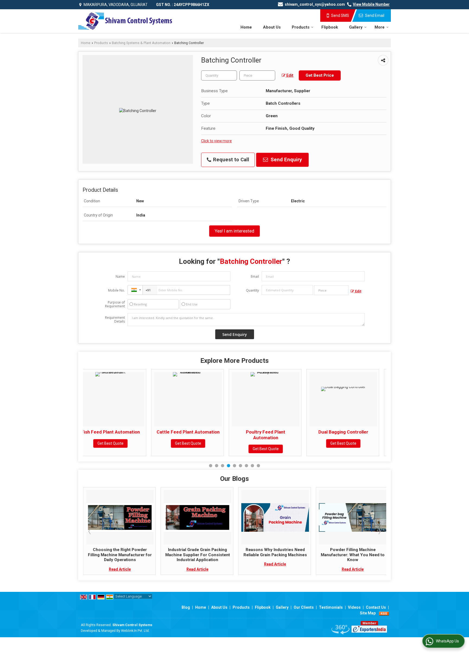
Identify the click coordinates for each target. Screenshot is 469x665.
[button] (371, 4)
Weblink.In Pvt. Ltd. (135, 631)
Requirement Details (115, 319)
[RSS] (384, 613)
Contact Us (376, 607)
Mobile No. (116, 290)
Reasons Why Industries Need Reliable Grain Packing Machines (269, 552)
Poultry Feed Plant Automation (197, 434)
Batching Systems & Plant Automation (141, 43)
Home (246, 27)
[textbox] (257, 75)
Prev (90, 531)
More (380, 27)
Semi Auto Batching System (352, 432)
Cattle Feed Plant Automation (119, 432)
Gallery (356, 27)
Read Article (114, 569)
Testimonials (331, 607)
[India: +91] (135, 290)
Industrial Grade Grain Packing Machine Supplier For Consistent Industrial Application (192, 554)
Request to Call (230, 160)
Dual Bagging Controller (275, 432)
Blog (186, 607)
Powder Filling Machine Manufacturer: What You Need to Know (347, 554)
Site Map (368, 613)
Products (300, 27)
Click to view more (216, 141)
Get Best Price (320, 75)
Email (255, 276)
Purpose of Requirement (115, 304)
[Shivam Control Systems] (125, 21)
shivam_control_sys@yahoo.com (315, 4)
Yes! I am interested (234, 231)
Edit (289, 75)
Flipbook (329, 27)
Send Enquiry (285, 160)
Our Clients (304, 607)
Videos (354, 607)
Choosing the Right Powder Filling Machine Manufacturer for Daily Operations (114, 554)
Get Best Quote (120, 443)
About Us (272, 27)
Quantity (252, 290)
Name (120, 276)
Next (379, 531)
